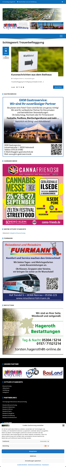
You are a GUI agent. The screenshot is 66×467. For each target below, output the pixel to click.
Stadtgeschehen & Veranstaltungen (24, 78)
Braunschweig (7, 386)
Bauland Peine (7, 411)
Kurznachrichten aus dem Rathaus (31, 74)
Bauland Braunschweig (10, 405)
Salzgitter (6, 392)
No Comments (6, 57)
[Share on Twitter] (19, 87)
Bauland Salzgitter (8, 413)
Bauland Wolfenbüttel (10, 417)
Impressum (45, 465)
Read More (58, 87)
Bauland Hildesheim (9, 407)
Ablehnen (33, 456)
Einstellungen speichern (33, 461)
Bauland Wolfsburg (9, 415)
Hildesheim (6, 388)
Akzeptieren (33, 451)
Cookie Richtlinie (22, 465)
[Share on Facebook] (17, 87)
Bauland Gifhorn (8, 409)
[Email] (23, 87)
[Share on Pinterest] (21, 87)
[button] (63, 425)
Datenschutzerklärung (34, 465)
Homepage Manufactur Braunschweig (15, 402)
